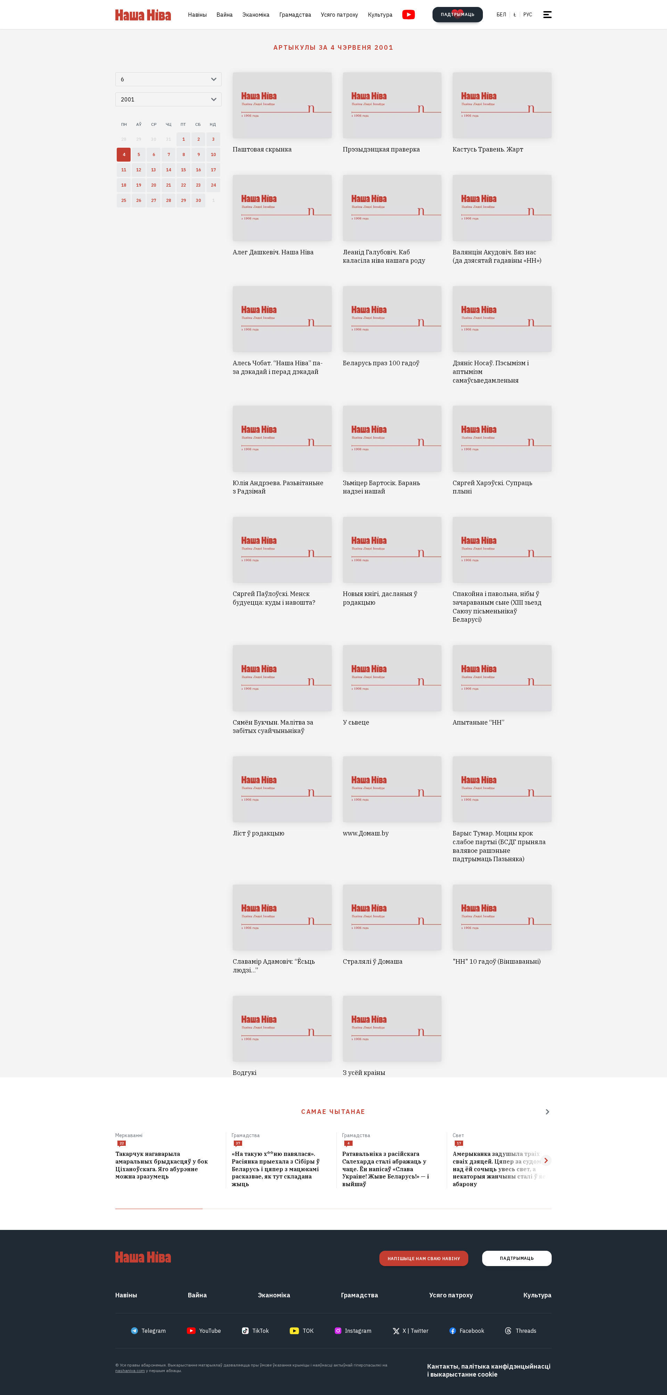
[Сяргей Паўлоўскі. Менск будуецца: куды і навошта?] (282, 570)
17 (459, 1143)
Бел (501, 14)
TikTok (260, 1330)
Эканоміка (256, 14)
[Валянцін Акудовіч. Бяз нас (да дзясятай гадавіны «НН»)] (502, 220)
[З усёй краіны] (392, 1036)
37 (238, 1143)
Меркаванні (128, 1135)
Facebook (472, 1330)
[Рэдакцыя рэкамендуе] (547, 1112)
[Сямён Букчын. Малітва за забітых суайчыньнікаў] (282, 690)
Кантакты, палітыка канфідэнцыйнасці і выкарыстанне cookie (489, 1370)
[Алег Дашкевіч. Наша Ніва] (282, 220)
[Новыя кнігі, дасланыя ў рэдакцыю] (392, 570)
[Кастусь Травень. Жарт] (502, 113)
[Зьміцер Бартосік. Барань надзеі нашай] (392, 451)
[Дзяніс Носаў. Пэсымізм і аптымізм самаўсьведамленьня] (502, 335)
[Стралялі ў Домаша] (392, 929)
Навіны (197, 14)
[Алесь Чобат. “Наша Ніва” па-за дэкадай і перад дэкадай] (282, 335)
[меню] (547, 14)
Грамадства (295, 14)
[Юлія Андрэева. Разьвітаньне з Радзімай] (282, 451)
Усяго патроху (339, 14)
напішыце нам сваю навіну (424, 1258)
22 (122, 1143)
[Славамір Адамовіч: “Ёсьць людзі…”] (282, 929)
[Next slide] (546, 1160)
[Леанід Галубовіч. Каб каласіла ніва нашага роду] (392, 220)
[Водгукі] (282, 1036)
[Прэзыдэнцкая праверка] (392, 113)
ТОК (308, 1330)
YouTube (210, 1330)
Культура (380, 14)
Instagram (358, 1330)
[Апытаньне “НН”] (502, 690)
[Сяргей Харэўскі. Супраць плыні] (502, 451)
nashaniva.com (130, 1370)
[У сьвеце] (392, 690)
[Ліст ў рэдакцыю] (282, 810)
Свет (458, 1135)
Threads (526, 1330)
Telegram (153, 1330)
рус (528, 14)
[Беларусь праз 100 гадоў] (392, 335)
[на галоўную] (143, 15)
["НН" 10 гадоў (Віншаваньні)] (502, 929)
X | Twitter (415, 1330)
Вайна (224, 14)
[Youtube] (408, 14)
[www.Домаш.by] (392, 810)
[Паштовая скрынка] (282, 113)
